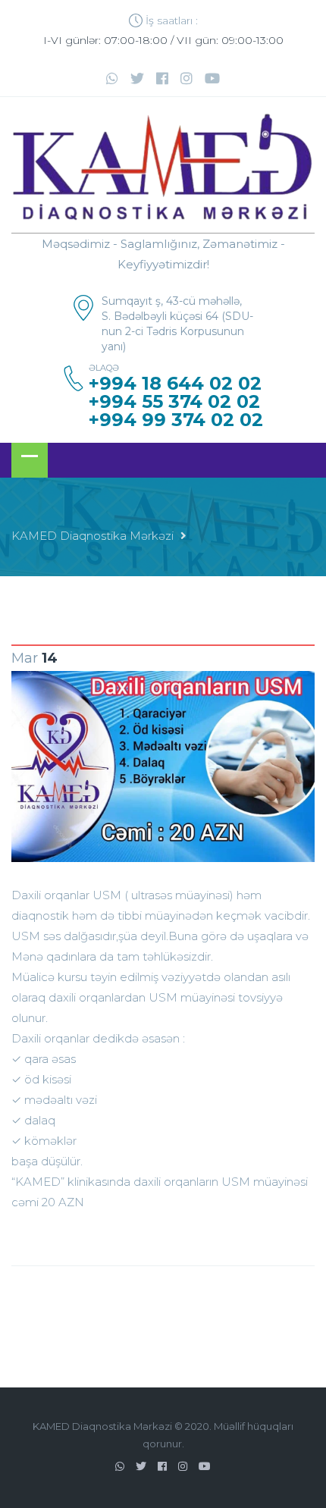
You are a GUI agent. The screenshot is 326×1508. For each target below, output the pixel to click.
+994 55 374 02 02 (174, 402)
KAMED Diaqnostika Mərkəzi (92, 535)
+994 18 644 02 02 (175, 384)
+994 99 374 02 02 (176, 420)
